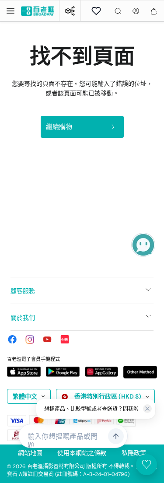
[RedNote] (64, 339)
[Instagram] (29, 339)
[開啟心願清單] (96, 11)
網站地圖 (30, 453)
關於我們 (22, 318)
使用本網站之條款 (81, 453)
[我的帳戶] (136, 10)
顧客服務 (22, 291)
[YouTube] (47, 339)
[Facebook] (12, 339)
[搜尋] (118, 10)
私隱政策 (134, 453)
